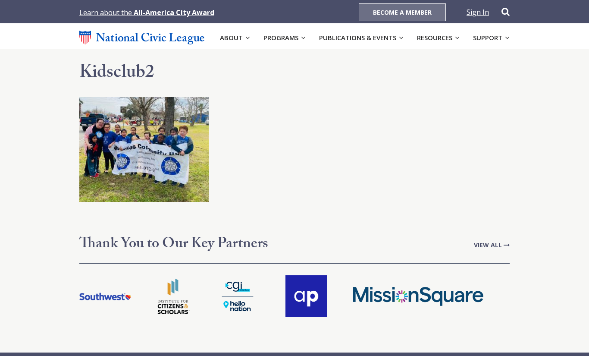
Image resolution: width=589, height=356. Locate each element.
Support (487, 37)
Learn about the (146, 12)
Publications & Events (357, 37)
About (231, 37)
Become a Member (402, 12)
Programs (280, 37)
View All (489, 245)
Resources (434, 37)
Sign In (478, 12)
